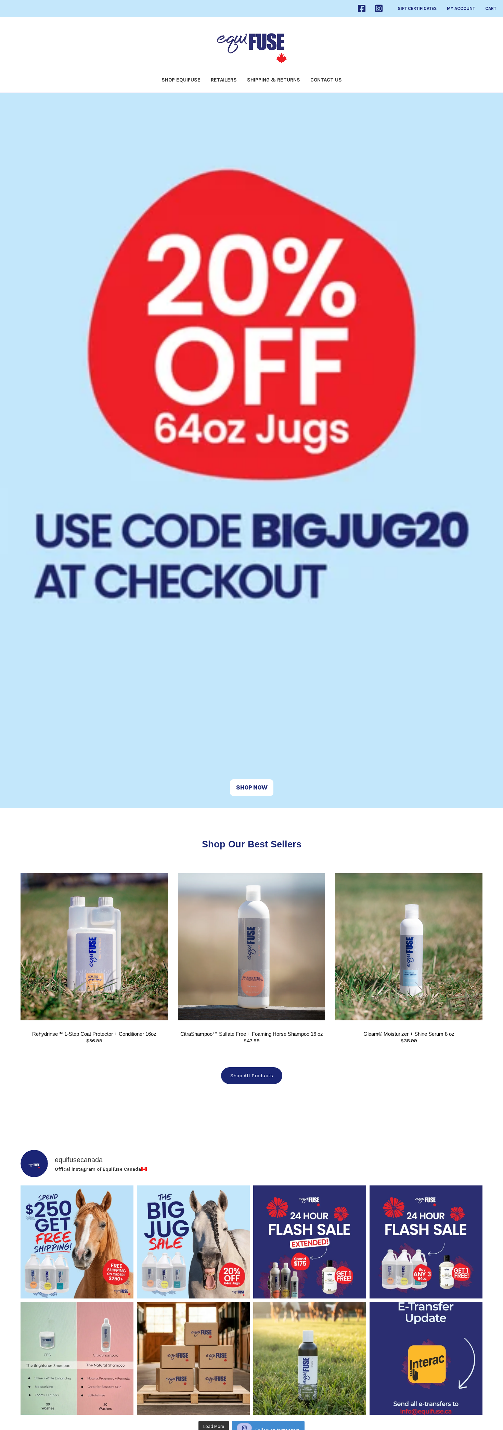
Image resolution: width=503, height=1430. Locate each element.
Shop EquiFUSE (181, 80)
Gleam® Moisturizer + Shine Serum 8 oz (408, 1034)
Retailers (224, 80)
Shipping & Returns (273, 80)
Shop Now (251, 787)
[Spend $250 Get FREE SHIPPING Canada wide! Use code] (77, 1241)
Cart (490, 8)
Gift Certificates (417, 8)
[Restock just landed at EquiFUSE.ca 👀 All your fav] (193, 1358)
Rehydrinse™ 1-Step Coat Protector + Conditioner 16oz (94, 1034)
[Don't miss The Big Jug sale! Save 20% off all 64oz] (193, 1241)
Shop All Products (251, 1075)
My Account (461, 8)
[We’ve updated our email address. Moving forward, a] (426, 1358)
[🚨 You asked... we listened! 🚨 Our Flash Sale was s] (309, 1241)
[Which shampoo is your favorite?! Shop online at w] (77, 1358)
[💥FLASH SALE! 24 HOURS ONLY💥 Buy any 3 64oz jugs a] (426, 1241)
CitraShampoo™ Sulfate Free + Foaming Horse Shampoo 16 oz (251, 1034)
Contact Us (326, 80)
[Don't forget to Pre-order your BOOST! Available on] (309, 1358)
